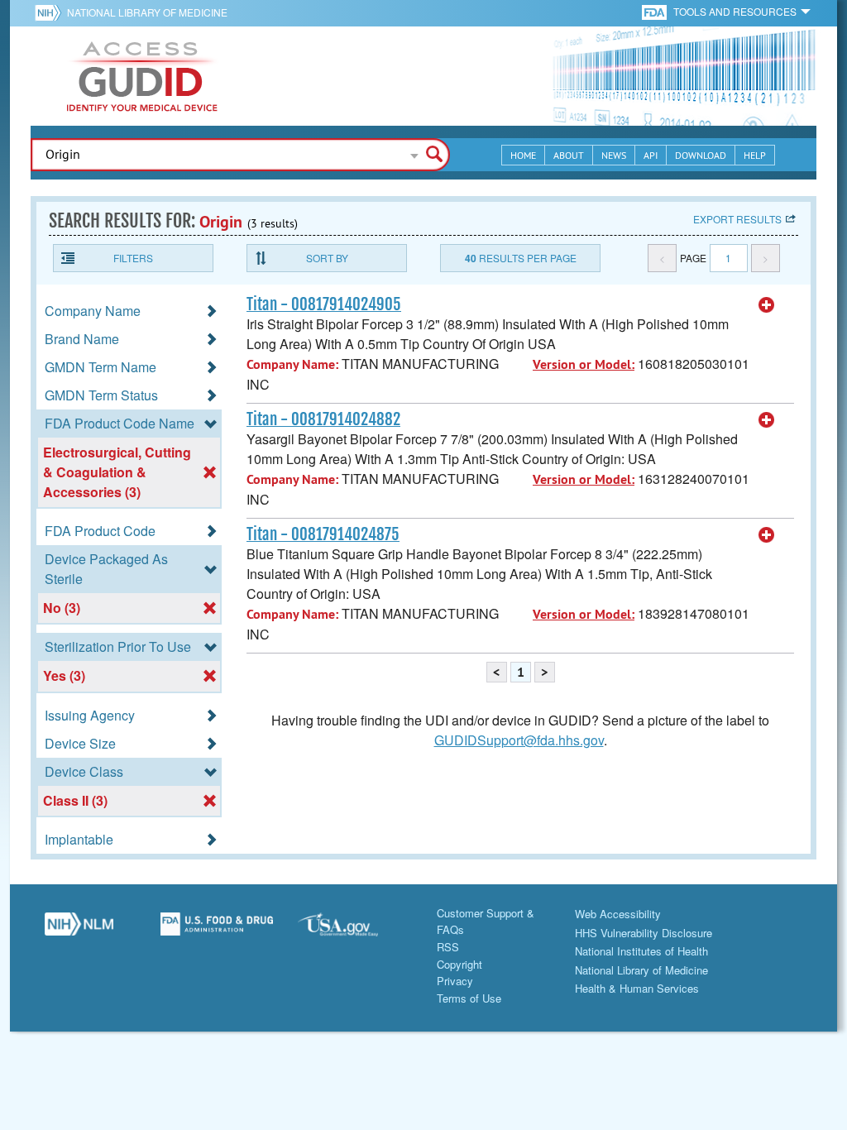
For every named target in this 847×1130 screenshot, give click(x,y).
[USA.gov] (354, 930)
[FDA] (655, 11)
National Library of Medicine (147, 12)
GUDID (142, 76)
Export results (737, 219)
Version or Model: (583, 364)
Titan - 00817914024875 (323, 534)
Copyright (459, 964)
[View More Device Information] (766, 305)
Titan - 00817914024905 (323, 304)
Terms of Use (469, 998)
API (651, 155)
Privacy (455, 981)
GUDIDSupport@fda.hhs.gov (519, 739)
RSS (448, 947)
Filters (133, 258)
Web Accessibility (618, 914)
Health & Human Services (637, 988)
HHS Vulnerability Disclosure (643, 933)
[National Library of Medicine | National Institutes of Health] (79, 930)
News (613, 155)
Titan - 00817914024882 (323, 419)
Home (523, 155)
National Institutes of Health (641, 951)
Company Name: (292, 364)
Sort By (327, 258)
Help (755, 155)
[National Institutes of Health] (51, 12)
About (568, 155)
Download (700, 155)
